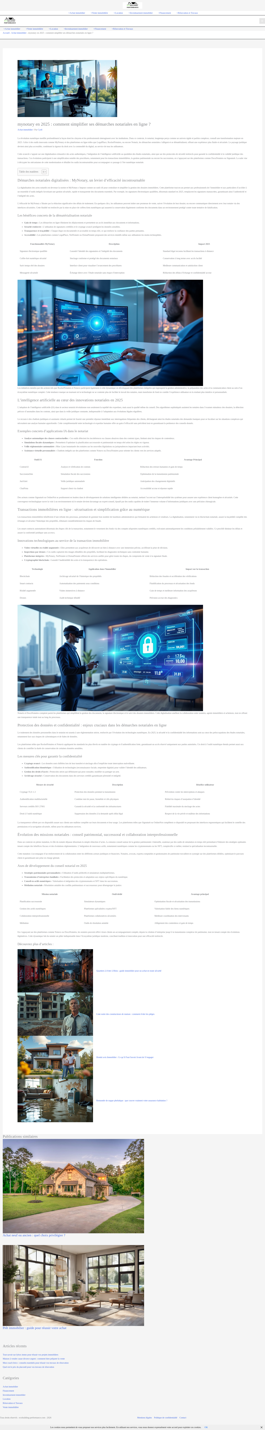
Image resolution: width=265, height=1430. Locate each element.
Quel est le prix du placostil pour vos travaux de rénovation (28, 1367)
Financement (8, 1391)
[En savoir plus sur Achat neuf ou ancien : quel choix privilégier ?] (132, 1186)
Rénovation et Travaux (13, 1403)
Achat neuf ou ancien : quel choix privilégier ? (34, 1235)
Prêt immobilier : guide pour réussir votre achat (34, 1328)
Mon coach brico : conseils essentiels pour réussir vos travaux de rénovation (36, 1363)
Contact (182, 1417)
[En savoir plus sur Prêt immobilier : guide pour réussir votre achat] (132, 1285)
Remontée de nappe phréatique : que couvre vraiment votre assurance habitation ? (131, 1100)
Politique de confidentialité (165, 1417)
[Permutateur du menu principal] (262, 21)
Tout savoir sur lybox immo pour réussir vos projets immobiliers (30, 1354)
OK (206, 1427)
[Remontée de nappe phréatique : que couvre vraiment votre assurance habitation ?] (55, 1100)
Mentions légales (144, 1417)
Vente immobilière (11, 1407)
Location (6, 1399)
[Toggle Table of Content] (43, 171)
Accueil (6, 33)
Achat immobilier (18, 33)
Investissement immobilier (14, 1395)
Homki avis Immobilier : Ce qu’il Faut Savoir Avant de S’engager (124, 1057)
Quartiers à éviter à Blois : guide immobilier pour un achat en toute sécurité (128, 971)
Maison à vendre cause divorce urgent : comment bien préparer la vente (34, 1359)
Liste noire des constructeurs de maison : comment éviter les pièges (125, 1014)
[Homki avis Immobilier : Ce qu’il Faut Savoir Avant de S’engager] (55, 1057)
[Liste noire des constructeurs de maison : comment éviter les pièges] (55, 1014)
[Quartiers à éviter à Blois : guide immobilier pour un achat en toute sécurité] (55, 970)
